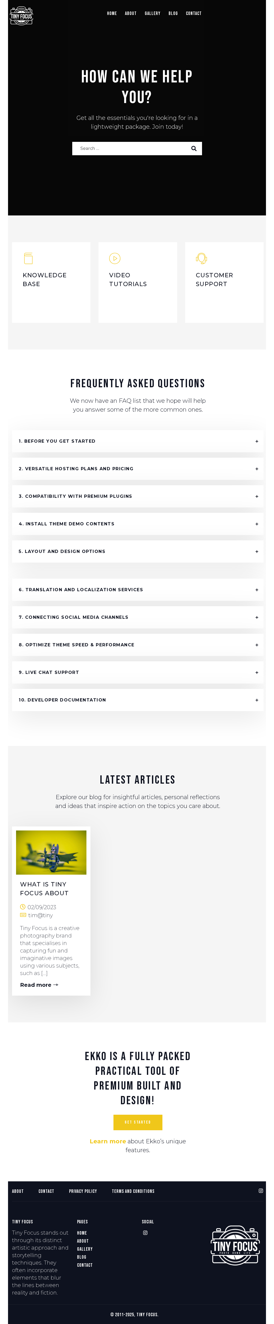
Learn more (108, 1141)
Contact (194, 13)
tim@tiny (40, 915)
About (131, 13)
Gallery (153, 13)
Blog (173, 13)
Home (112, 13)
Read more (35, 985)
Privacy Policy (83, 1191)
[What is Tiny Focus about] (51, 850)
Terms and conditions (133, 1191)
